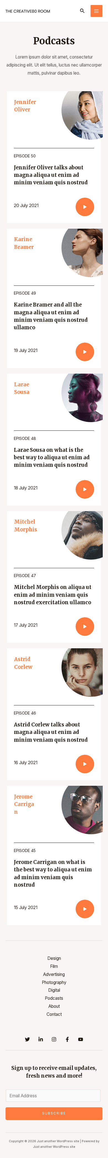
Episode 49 (25, 293)
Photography (54, 982)
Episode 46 (25, 713)
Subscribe (54, 1113)
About (54, 1006)
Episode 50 (25, 156)
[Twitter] (27, 1039)
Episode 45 (25, 850)
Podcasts (54, 998)
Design (54, 958)
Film (54, 966)
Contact (54, 1014)
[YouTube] (80, 1039)
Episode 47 (25, 575)
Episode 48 (25, 438)
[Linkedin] (40, 1039)
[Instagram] (54, 1039)
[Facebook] (67, 1039)
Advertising (54, 974)
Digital (54, 990)
